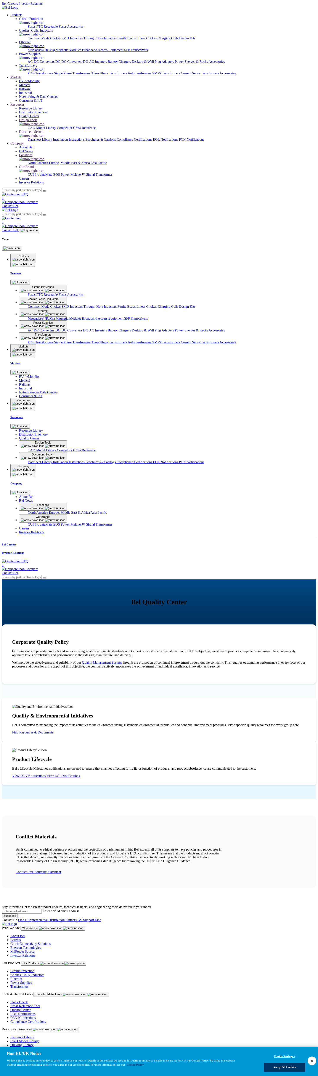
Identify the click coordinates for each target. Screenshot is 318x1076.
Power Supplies (21, 982)
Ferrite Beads (127, 38)
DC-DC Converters (69, 61)
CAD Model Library (42, 128)
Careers (15, 940)
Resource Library (22, 1037)
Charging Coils (168, 38)
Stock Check (19, 1002)
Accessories (75, 26)
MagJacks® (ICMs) (42, 50)
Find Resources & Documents (32, 732)
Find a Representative (33, 920)
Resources (17, 104)
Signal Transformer (99, 174)
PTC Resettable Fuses (51, 26)
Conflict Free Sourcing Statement (38, 872)
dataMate (46, 174)
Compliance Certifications (135, 139)
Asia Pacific (98, 163)
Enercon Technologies (25, 947)
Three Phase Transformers (109, 73)
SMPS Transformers (166, 73)
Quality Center (20, 1010)
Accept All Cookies (284, 1067)
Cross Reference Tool (25, 1006)
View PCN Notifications (29, 776)
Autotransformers (140, 73)
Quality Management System (102, 662)
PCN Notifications (191, 139)
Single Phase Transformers (72, 73)
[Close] (11, 248)
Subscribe (9, 915)
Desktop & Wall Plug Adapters (153, 61)
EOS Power (62, 174)
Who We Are (30, 928)
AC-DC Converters (41, 61)
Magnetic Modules (69, 50)
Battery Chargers (120, 61)
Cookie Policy (135, 1064)
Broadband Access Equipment (103, 50)
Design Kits (187, 38)
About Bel (17, 936)
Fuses (32, 26)
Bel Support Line (89, 920)
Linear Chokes (147, 38)
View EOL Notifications (63, 776)
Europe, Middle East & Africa (69, 163)
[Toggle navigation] (29, 230)
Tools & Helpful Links (49, 994)
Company (17, 143)
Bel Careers (10, 3)
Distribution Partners (62, 920)
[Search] (44, 191)
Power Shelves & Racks (192, 61)
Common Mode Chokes (44, 38)
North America (38, 163)
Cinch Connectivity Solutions (30, 944)
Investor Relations (31, 3)
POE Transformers (41, 73)
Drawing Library (22, 1045)
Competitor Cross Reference (76, 128)
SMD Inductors (72, 38)
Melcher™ (78, 174)
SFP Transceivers (136, 50)
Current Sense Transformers (200, 73)
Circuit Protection (22, 971)
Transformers (19, 986)
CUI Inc (34, 174)
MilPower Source (22, 951)
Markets (15, 77)
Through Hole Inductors (100, 38)
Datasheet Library (40, 139)
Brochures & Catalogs (101, 139)
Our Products (31, 963)
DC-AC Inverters (95, 61)
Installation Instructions (69, 139)
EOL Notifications (166, 139)
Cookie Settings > (284, 1056)
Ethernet (16, 979)
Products (16, 15)
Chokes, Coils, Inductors (27, 975)
